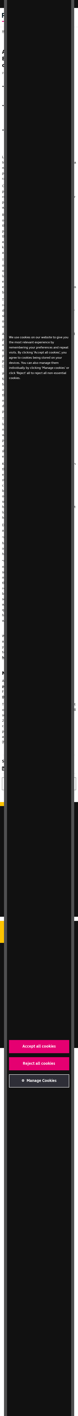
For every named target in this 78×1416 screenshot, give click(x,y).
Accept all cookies (39, 1046)
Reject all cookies (39, 1063)
